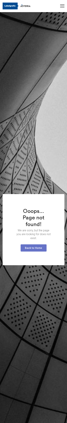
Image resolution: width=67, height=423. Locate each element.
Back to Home (33, 247)
